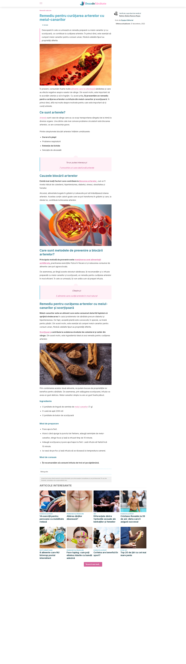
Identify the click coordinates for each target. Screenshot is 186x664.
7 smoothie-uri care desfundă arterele (76, 168)
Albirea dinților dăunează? (74, 517)
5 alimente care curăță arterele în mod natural (76, 296)
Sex (95, 514)
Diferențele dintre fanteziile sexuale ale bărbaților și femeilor (105, 519)
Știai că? (124, 550)
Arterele (43, 118)
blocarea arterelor (88, 181)
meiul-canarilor (81, 407)
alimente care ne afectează (83, 89)
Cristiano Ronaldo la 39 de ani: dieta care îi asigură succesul (133, 519)
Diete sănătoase (46, 550)
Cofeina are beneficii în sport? (106, 554)
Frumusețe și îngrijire (75, 514)
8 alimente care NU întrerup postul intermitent (49, 555)
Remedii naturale (45, 10)
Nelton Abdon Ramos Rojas (129, 16)
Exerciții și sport (46, 514)
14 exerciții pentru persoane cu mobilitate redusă (52, 519)
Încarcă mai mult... (93, 564)
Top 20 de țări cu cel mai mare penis (133, 554)
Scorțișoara (45, 332)
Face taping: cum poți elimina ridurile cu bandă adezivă (79, 555)
